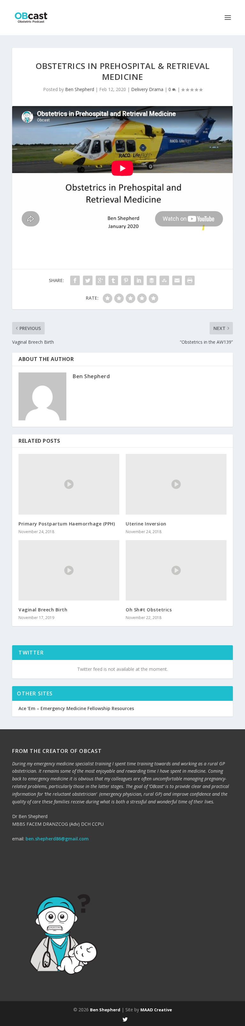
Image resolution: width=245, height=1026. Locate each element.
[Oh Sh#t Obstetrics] (176, 570)
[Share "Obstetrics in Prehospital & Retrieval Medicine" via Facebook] (75, 280)
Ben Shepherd (79, 89)
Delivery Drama (147, 89)
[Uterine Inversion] (176, 484)
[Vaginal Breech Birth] (69, 570)
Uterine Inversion (146, 524)
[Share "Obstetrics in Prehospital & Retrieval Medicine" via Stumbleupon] (164, 280)
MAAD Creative (156, 1010)
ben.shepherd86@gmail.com (57, 839)
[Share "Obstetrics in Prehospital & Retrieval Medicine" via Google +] (100, 280)
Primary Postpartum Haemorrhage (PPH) (67, 524)
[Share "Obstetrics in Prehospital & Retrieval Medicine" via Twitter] (87, 280)
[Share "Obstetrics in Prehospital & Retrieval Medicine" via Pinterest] (126, 280)
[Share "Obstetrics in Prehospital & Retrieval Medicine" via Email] (177, 280)
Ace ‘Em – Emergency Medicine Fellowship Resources (76, 708)
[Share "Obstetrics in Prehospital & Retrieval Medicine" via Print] (189, 280)
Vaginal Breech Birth (43, 610)
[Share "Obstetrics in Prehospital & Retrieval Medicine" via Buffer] (151, 280)
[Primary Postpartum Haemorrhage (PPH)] (69, 484)
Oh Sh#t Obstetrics (149, 610)
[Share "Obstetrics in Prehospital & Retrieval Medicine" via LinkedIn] (138, 280)
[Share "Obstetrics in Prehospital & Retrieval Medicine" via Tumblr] (113, 280)
